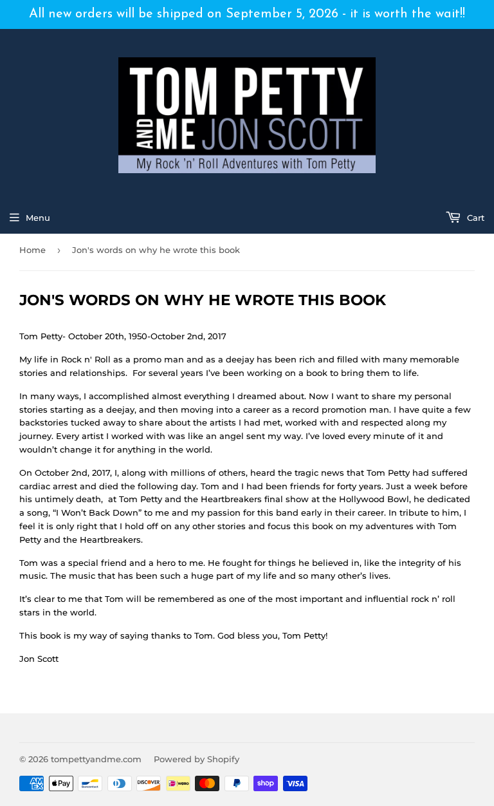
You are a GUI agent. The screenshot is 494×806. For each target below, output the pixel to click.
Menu (38, 217)
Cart (474, 217)
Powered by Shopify (196, 759)
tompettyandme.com (96, 759)
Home (32, 250)
